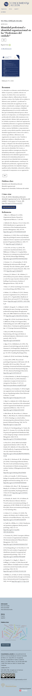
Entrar (10, 9)
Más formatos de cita (9, 207)
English (3, 616)
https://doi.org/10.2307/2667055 (11, 340)
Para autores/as (5, 607)
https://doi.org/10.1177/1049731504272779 (14, 520)
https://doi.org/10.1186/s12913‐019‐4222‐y (17, 316)
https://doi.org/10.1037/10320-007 (12, 373)
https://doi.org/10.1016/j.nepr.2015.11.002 (14, 398)
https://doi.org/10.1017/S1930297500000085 (14, 483)
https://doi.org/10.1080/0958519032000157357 (15, 544)
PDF (4, 40)
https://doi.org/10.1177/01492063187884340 (14, 439)
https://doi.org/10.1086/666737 (15, 271)
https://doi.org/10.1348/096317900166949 (14, 557)
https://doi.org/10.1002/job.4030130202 (13, 410)
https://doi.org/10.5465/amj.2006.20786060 (14, 473)
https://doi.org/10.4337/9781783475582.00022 (15, 259)
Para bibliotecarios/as (6, 609)
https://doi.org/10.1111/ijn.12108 (20, 581)
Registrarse (4, 9)
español (3, 618)
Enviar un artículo (5, 644)
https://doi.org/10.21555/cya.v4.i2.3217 (12, 203)
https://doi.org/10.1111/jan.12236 (12, 424)
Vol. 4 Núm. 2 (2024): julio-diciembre (11, 21)
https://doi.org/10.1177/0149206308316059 (14, 232)
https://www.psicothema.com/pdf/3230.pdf (14, 385)
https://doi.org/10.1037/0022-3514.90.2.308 (14, 571)
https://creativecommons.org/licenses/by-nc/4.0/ (14, 679)
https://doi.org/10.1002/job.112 (14, 244)
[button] (6, 49)
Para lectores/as (5, 605)
